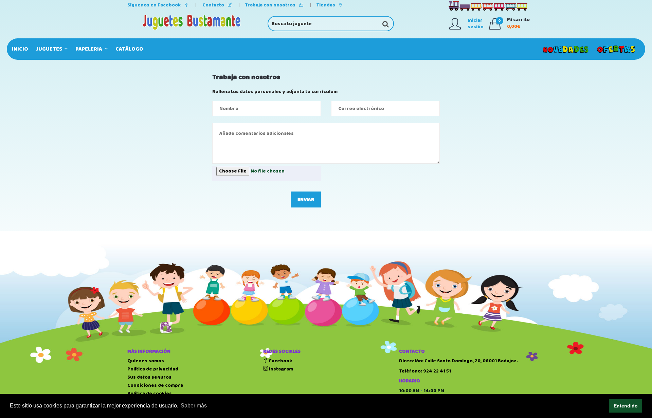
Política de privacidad (152, 369)
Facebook (280, 361)
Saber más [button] (194, 405)
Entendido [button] (626, 405)
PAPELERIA (89, 49)
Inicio (20, 49)
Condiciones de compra (155, 385)
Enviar (305, 199)
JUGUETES (49, 49)
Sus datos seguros (149, 377)
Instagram (280, 369)
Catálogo (129, 49)
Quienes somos (145, 361)
